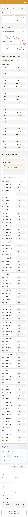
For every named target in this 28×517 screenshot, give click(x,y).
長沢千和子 (9, 434)
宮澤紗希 (8, 210)
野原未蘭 (8, 226)
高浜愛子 (8, 411)
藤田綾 (7, 6)
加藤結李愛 (9, 238)
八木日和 (8, 376)
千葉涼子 (8, 277)
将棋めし (5, 460)
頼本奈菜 (8, 306)
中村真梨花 (9, 242)
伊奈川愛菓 (9, 267)
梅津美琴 (8, 363)
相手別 (19, 451)
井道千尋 (8, 370)
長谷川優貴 (9, 354)
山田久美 (8, 418)
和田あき (8, 286)
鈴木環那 (8, 229)
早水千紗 (8, 270)
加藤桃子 (8, 200)
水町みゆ (8, 312)
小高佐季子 (9, 296)
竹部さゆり (9, 392)
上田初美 (8, 206)
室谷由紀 (8, 254)
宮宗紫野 (8, 344)
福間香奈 (8, 187)
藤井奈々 (8, 382)
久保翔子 (8, 379)
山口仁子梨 (9, 405)
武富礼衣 (8, 325)
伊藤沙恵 (8, 190)
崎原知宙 (8, 408)
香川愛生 (8, 203)
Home (3, 6)
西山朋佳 (8, 184)
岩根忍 (8, 328)
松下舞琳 (8, 235)
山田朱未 (8, 373)
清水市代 (8, 322)
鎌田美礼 (8, 366)
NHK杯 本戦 (5, 502)
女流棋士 (23, 466)
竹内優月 (8, 350)
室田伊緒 (8, 290)
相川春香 (8, 424)
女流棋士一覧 (4, 495)
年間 (8, 451)
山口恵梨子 (9, 258)
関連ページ (4, 12)
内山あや (8, 219)
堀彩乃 (8, 341)
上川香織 (8, 431)
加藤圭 (8, 299)
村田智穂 (8, 415)
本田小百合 (9, 334)
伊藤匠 (16, 474)
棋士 (15, 466)
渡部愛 (8, 216)
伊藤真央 (8, 402)
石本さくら (9, 248)
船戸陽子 (8, 421)
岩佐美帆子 (9, 309)
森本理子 (8, 347)
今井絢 (8, 264)
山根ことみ (9, 213)
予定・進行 (16, 456)
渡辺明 (2, 477)
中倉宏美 (8, 427)
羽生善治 (17, 480)
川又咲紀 (8, 338)
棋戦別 (13, 451)
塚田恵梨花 (9, 232)
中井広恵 (8, 251)
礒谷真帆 (8, 302)
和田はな (8, 360)
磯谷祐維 (8, 197)
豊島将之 (3, 480)
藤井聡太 (3, 474)
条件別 (4, 456)
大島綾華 (8, 222)
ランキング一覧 (23, 17)
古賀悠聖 (7, 504)
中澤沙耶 (8, 274)
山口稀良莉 (9, 331)
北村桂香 (8, 261)
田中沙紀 (8, 315)
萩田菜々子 (9, 318)
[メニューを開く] (25, 2)
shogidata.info (6, 2)
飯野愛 (8, 440)
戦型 (10, 460)
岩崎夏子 (8, 283)
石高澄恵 (8, 437)
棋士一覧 (3, 482)
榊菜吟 (8, 399)
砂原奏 (8, 386)
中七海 (8, 194)
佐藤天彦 (17, 504)
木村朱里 (8, 245)
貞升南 (8, 395)
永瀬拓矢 (17, 477)
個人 (4, 451)
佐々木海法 (9, 280)
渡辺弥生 (8, 293)
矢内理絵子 (9, 357)
